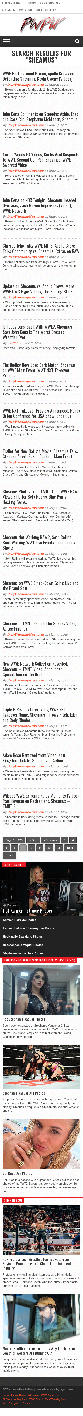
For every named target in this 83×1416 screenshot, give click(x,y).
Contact (27, 1403)
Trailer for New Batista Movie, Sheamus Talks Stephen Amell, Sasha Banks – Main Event (40, 453)
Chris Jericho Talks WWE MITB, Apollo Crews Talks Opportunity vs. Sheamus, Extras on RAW (41, 248)
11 (58, 847)
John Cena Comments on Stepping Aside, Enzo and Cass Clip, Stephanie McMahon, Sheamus (40, 116)
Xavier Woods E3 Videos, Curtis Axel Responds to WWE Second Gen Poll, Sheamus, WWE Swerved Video (41, 159)
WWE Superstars (50, 3)
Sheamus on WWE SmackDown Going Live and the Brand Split (40, 585)
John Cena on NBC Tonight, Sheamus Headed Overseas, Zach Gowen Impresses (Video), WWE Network (39, 205)
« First (33, 840)
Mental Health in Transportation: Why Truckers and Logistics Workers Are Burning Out (40, 1350)
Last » (9, 855)
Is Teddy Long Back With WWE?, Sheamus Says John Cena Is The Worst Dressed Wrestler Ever (37, 332)
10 (49, 847)
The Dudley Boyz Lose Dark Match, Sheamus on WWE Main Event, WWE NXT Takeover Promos (39, 370)
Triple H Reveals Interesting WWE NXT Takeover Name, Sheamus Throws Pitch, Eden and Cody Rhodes (40, 715)
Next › (71, 847)
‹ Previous (50, 840)
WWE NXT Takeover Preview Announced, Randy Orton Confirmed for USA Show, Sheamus (41, 413)
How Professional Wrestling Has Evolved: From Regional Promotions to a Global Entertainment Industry (37, 1264)
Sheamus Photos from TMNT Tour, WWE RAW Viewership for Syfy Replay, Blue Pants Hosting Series (40, 497)
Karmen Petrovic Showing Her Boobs (28, 928)
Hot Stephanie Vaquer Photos (23, 945)
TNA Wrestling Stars (56, 1399)
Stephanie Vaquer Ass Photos (23, 953)
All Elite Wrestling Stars (15, 1399)
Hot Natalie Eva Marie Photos (23, 936)
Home (6, 1395)
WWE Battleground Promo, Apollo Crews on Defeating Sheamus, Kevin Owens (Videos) (38, 76)
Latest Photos (11, 3)
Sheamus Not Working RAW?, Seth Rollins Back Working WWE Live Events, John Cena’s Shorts (39, 542)
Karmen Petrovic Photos (19, 920)
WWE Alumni (25, 10)
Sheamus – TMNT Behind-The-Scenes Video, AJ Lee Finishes (39, 626)
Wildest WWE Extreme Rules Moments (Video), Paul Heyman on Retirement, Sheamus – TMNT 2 (41, 801)
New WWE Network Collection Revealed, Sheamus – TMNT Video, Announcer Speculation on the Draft (35, 669)
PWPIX (12, 343)
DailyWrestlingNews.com (25, 84)
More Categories (46, 10)
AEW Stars (8, 10)
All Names (30, 3)
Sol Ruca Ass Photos (17, 1173)
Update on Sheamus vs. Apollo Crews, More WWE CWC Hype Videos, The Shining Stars (38, 289)
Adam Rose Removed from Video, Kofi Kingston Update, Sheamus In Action (34, 758)
